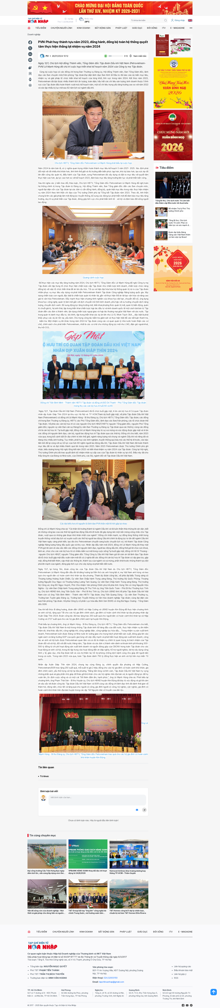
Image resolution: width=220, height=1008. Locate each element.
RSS (176, 978)
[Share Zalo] (30, 54)
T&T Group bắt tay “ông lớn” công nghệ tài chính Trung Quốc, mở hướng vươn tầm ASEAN (87, 913)
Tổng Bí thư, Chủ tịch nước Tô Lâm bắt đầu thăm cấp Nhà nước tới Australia (172, 201)
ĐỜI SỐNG (152, 28)
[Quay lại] (30, 85)
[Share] (30, 60)
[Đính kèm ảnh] (137, 809)
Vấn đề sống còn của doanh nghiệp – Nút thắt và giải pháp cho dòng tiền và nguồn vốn (46, 913)
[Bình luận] (30, 68)
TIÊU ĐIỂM (40, 28)
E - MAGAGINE (177, 28)
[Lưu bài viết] (30, 74)
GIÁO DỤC (137, 28)
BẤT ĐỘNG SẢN (103, 28)
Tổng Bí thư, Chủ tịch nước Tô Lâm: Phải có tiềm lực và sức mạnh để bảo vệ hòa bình (179, 224)
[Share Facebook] (30, 42)
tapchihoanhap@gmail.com (111, 982)
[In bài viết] (30, 79)
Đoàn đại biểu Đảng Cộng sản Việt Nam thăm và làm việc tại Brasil (179, 234)
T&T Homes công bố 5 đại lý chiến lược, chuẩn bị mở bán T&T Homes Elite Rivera (127, 912)
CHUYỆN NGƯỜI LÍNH (61, 28)
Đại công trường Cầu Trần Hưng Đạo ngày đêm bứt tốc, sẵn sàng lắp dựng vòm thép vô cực (46, 873)
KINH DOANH (83, 28)
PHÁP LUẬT (121, 28)
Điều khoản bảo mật (183, 970)
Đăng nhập (180, 20)
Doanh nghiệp (34, 34)
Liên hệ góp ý (180, 974)
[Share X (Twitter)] (30, 48)
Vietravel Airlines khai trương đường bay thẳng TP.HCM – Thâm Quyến (127, 872)
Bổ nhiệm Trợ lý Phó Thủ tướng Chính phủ (179, 209)
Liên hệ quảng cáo (182, 966)
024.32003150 (111, 977)
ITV (164, 28)
